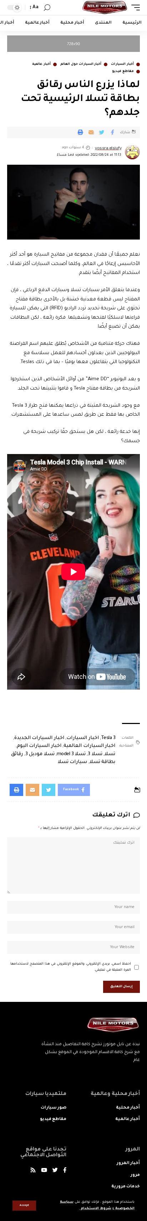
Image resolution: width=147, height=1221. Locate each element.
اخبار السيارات (82, 738)
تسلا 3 (95, 754)
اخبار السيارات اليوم (39, 746)
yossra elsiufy (108, 147)
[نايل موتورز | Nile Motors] (105, 7)
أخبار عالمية (41, 64)
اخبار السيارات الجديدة (39, 738)
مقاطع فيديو (123, 71)
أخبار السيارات (122, 64)
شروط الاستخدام (95, 1209)
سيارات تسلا (72, 762)
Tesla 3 (108, 738)
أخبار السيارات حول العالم (80, 64)
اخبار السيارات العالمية (89, 746)
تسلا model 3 (71, 754)
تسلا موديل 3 (40, 754)
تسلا (110, 754)
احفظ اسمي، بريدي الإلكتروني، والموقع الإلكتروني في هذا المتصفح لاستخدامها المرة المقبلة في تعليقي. (70, 967)
